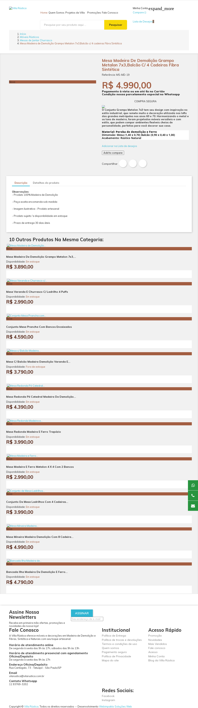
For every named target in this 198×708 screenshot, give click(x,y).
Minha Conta (156, 656)
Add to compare (113, 152)
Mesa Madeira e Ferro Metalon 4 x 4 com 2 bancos (40, 467)
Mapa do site (110, 660)
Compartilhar (123, 163)
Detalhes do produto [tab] (46, 182)
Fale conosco (156, 648)
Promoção (155, 635)
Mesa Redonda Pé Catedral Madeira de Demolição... (41, 396)
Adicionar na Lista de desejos (119, 146)
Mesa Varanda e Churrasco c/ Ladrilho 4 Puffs (37, 291)
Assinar (82, 613)
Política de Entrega (114, 635)
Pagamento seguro (114, 652)
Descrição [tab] (21, 182)
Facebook (108, 696)
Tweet (133, 163)
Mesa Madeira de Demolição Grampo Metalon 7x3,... (41, 256)
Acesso (153, 652)
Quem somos (110, 648)
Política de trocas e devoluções (122, 640)
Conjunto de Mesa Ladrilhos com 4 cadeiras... (37, 502)
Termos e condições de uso (119, 644)
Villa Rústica (31, 706)
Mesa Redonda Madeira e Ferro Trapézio (33, 431)
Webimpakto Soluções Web (115, 706)
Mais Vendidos (157, 644)
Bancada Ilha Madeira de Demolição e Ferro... (37, 572)
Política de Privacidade (116, 656)
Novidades (155, 640)
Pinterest (143, 163)
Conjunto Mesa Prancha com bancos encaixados (39, 327)
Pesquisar (115, 25)
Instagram (108, 700)
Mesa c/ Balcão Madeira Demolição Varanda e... (38, 361)
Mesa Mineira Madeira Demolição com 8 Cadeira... (39, 537)
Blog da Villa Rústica (161, 660)
